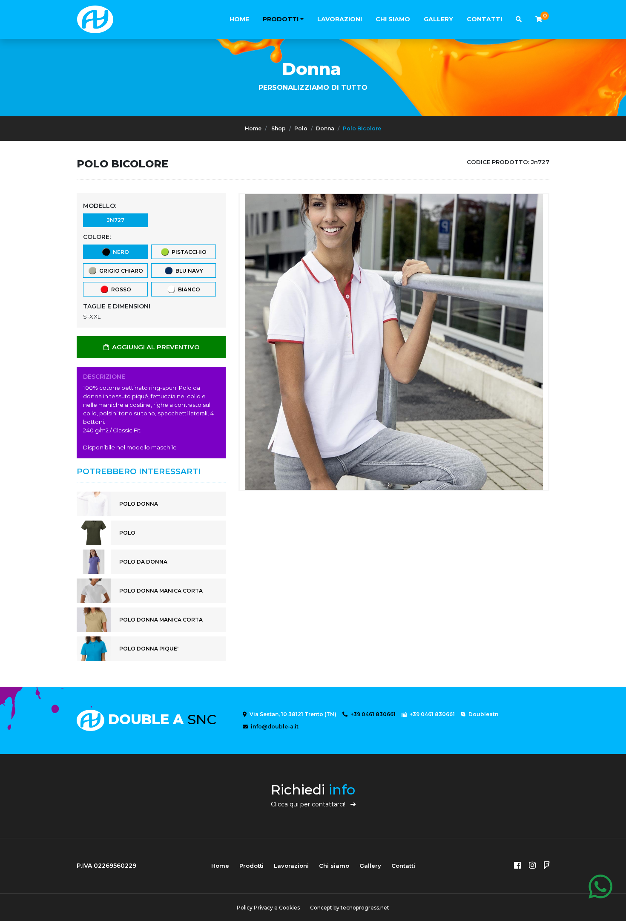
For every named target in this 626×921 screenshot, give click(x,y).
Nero (119, 252)
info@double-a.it (274, 726)
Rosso (120, 289)
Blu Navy (188, 271)
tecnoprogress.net (365, 907)
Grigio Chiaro (120, 271)
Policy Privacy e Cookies (268, 907)
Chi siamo (393, 19)
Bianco (187, 289)
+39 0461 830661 (372, 714)
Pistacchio (188, 252)
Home (239, 19)
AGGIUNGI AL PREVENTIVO (155, 347)
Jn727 (115, 220)
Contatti (484, 19)
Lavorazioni (339, 19)
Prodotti (281, 19)
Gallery (438, 19)
